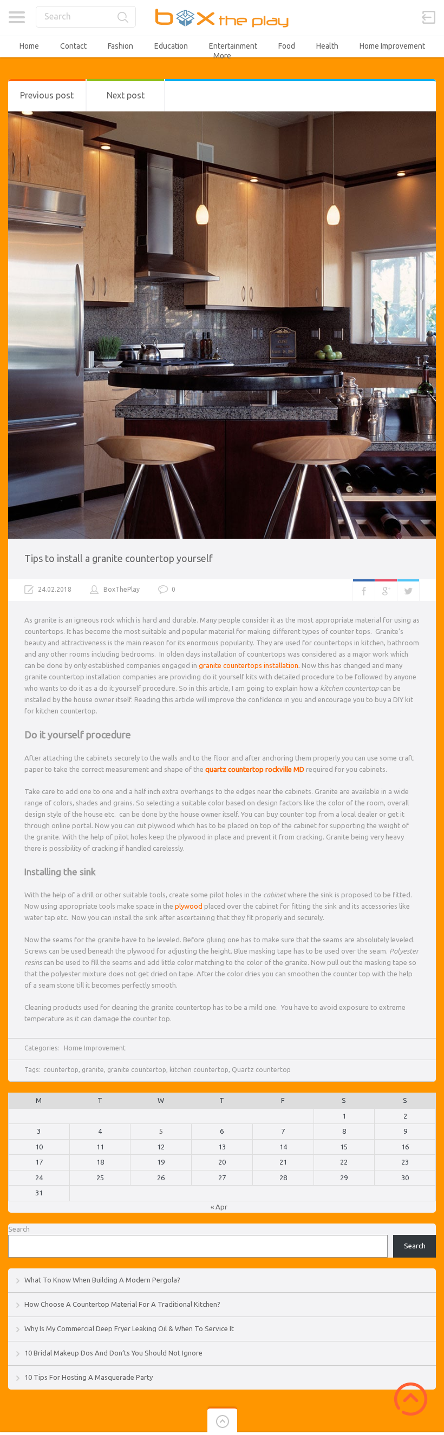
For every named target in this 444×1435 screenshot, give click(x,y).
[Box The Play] (222, 17)
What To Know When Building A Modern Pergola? (102, 1280)
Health (327, 46)
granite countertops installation (248, 665)
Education (171, 46)
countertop (61, 1069)
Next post (126, 95)
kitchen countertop (198, 1069)
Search (19, 1229)
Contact (73, 46)
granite (93, 1069)
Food (286, 46)
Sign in (429, 17)
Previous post (47, 95)
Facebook (364, 590)
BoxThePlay (121, 589)
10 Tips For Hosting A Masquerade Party (88, 1377)
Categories (16, 17)
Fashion (120, 46)
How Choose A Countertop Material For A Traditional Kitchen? (122, 1304)
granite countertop (136, 1069)
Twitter (408, 590)
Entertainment (233, 46)
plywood (189, 906)
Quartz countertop (261, 1069)
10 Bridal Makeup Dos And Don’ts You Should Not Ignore (113, 1353)
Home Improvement (392, 46)
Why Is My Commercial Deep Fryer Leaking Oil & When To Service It (129, 1328)
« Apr (219, 1207)
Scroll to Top (411, 1399)
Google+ (386, 590)
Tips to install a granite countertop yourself (118, 558)
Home (29, 46)
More (222, 55)
